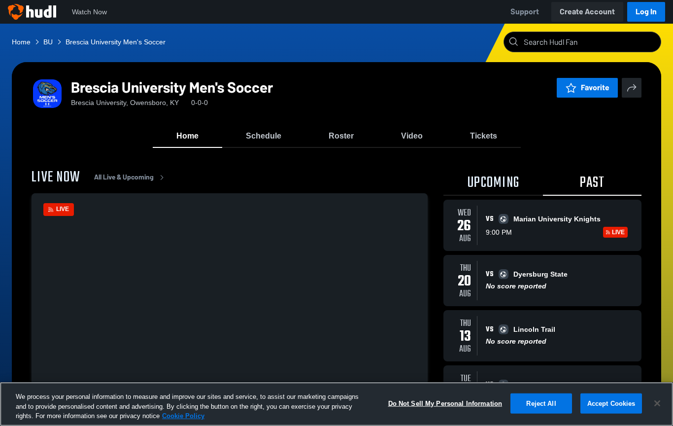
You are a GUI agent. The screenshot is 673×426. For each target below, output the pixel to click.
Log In (646, 11)
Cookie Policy (183, 416)
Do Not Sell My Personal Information (445, 403)
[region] (336, 404)
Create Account (587, 11)
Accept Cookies (611, 403)
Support (524, 11)
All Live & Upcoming (124, 177)
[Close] (657, 403)
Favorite (595, 87)
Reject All (541, 403)
